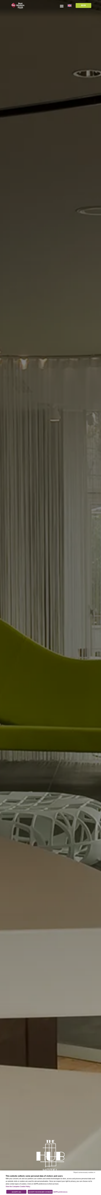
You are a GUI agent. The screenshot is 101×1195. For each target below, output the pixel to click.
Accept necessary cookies (40, 1192)
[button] (62, 6)
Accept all (16, 1192)
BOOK (83, 5)
